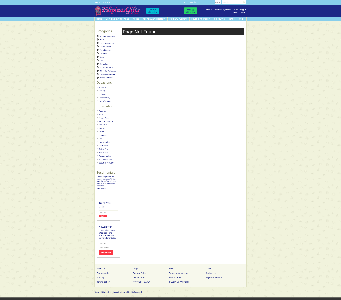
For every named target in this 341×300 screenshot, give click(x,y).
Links (208, 268)
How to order (103, 152)
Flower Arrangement (154, 19)
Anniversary (103, 87)
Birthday (102, 91)
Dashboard (103, 135)
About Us (102, 111)
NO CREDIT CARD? (106, 159)
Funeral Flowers (178, 19)
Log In (97, 2)
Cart (100, 139)
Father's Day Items (106, 67)
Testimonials (103, 273)
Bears (232, 19)
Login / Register (104, 142)
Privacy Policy (104, 118)
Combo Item (104, 64)
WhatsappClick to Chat (190, 11)
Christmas (102, 94)
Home (99, 19)
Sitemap (102, 128)
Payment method (105, 156)
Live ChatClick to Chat (152, 11)
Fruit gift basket (200, 19)
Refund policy (103, 282)
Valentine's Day (104, 98)
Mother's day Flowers (117, 19)
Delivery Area (103, 149)
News (171, 268)
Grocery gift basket (106, 78)
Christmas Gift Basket (107, 74)
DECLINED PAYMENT (106, 163)
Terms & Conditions (106, 121)
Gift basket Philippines (108, 71)
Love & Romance (105, 101)
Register (106, 2)
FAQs (101, 114)
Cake (241, 19)
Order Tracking (104, 145)
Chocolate (219, 19)
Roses (136, 19)
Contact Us (103, 125)
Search (101, 132)
